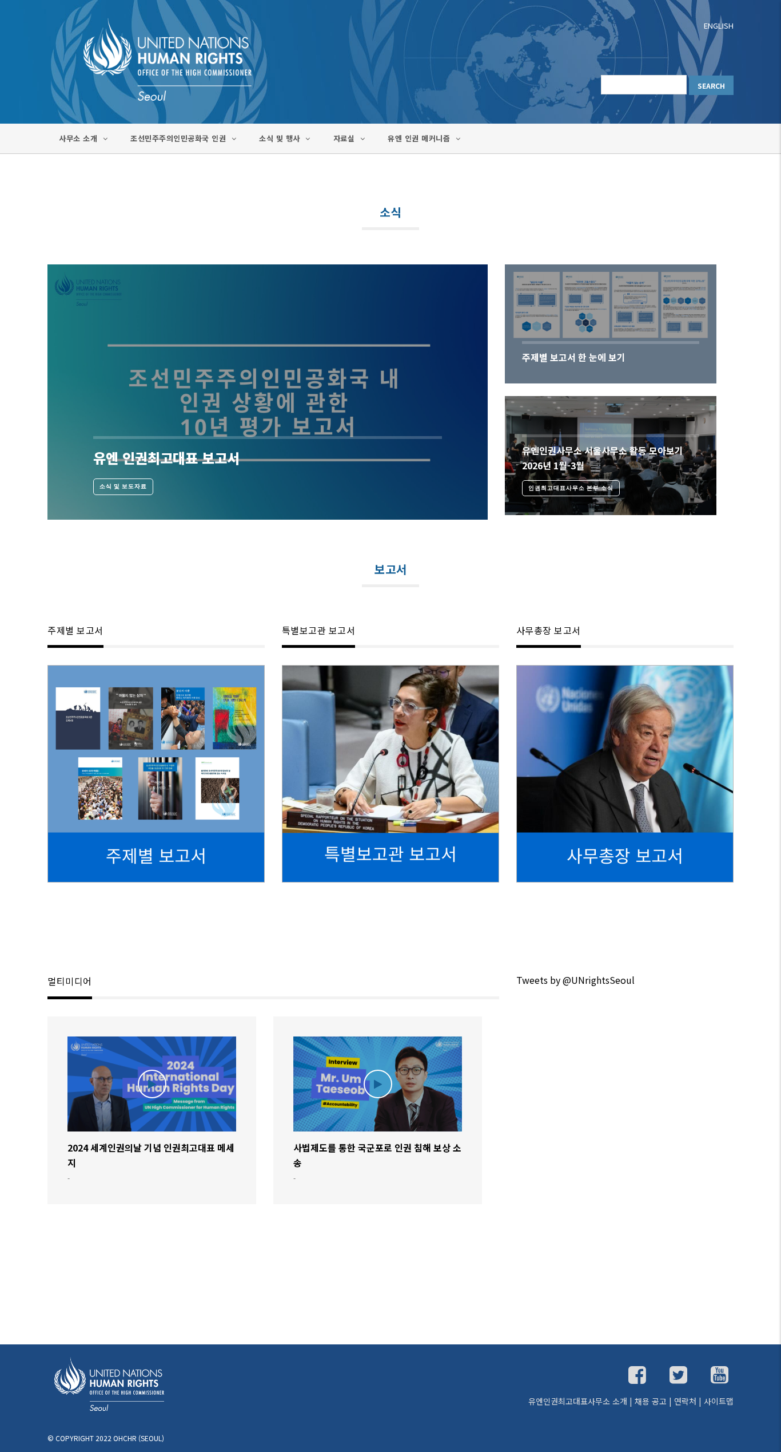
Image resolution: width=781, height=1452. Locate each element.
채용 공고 (651, 1401)
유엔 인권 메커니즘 (420, 138)
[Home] (156, 58)
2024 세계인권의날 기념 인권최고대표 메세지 (150, 1155)
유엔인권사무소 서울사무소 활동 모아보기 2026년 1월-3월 (602, 458)
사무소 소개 (79, 138)
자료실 (345, 138)
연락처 (685, 1401)
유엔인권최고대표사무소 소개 (577, 1401)
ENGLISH (719, 25)
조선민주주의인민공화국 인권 (179, 138)
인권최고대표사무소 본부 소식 (570, 488)
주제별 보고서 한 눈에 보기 (573, 357)
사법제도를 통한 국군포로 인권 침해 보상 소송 (377, 1155)
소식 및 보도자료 (123, 486)
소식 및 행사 (280, 138)
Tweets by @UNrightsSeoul (575, 980)
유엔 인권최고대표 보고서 (166, 458)
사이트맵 (719, 1401)
